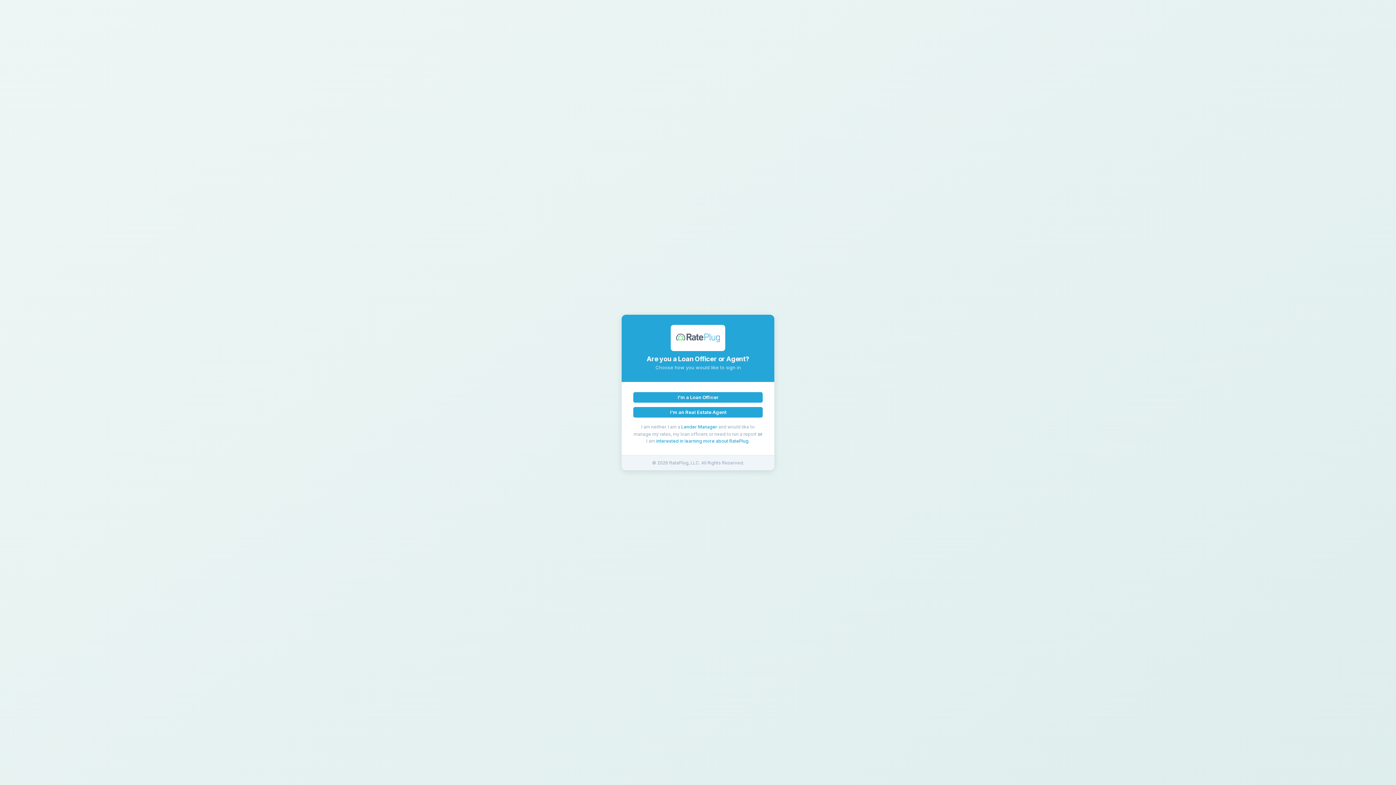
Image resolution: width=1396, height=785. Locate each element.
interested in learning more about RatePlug (702, 441)
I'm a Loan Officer (698, 397)
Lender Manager (699, 427)
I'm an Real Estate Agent (698, 412)
